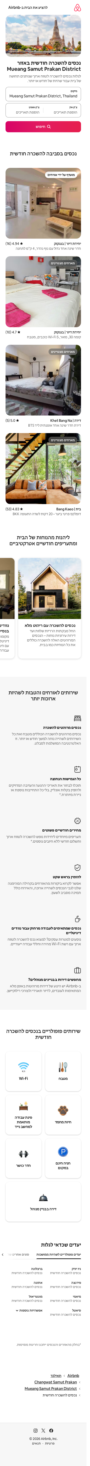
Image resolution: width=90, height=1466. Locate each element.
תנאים (36, 1443)
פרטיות (49, 1443)
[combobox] (43, 96)
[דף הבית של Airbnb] (77, 7)
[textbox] (62, 112)
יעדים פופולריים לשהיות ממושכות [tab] (58, 1254)
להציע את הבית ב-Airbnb (28, 7)
